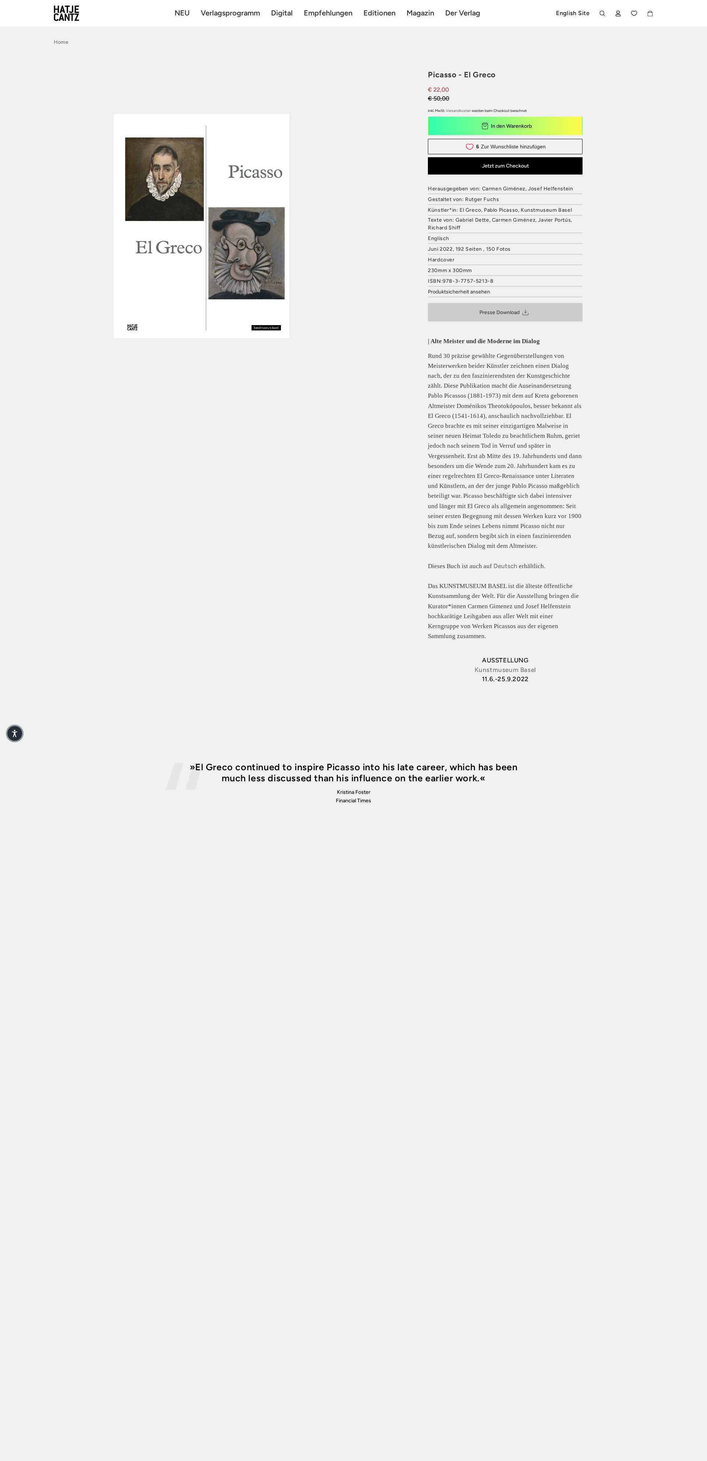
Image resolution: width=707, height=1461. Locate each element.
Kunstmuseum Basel (505, 669)
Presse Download (499, 312)
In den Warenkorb (511, 126)
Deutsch (505, 566)
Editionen (379, 12)
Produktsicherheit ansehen (459, 292)
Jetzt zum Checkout (505, 166)
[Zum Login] (618, 13)
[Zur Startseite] (75, 13)
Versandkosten (458, 110)
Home (61, 42)
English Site (573, 13)
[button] (15, 733)
